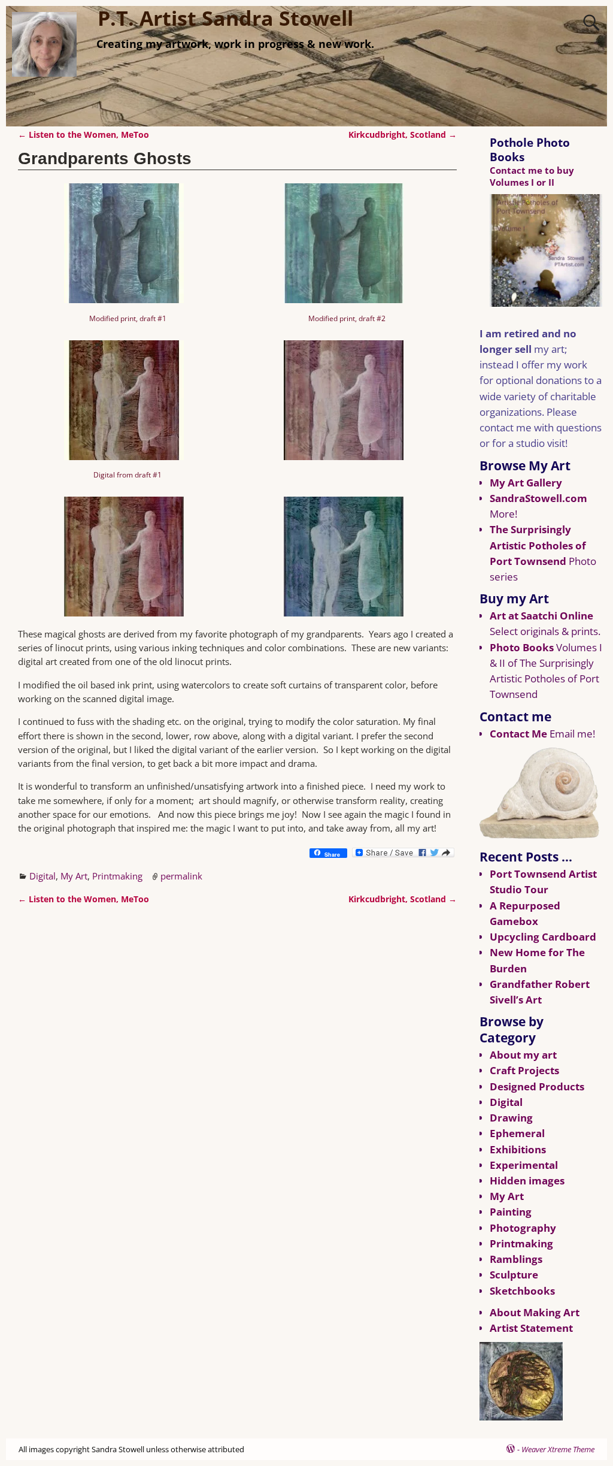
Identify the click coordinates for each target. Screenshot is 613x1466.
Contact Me (518, 733)
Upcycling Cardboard (543, 937)
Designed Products (537, 1086)
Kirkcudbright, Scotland (402, 134)
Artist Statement (531, 1328)
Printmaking (117, 876)
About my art (523, 1055)
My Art (73, 876)
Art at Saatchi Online (541, 615)
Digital (42, 876)
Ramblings (516, 1259)
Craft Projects (524, 1070)
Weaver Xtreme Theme (557, 1449)
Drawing (511, 1118)
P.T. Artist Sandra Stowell (225, 18)
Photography (523, 1228)
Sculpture (514, 1274)
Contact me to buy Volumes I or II (532, 176)
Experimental (524, 1165)
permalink (181, 876)
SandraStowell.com (538, 498)
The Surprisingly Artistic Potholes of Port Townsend (538, 544)
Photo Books (522, 647)
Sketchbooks (522, 1291)
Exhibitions (518, 1149)
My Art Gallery (526, 482)
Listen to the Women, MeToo (83, 134)
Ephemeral (517, 1133)
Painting (511, 1212)
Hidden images (527, 1180)
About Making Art (534, 1312)
